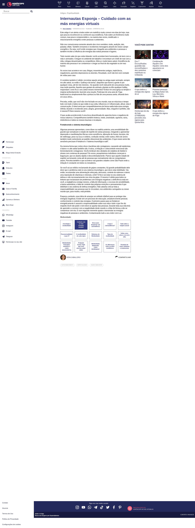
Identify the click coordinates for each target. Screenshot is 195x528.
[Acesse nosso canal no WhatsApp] (89, 507)
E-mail (8, 231)
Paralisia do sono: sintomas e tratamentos (124, 246)
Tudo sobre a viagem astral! (124, 224)
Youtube (9, 220)
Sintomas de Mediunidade (96, 235)
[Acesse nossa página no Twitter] (108, 507)
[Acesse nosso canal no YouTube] (83, 507)
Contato (5, 503)
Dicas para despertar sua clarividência (95, 224)
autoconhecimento (67, 265)
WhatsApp (9, 215)
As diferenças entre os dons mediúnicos (110, 246)
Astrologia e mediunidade (67, 224)
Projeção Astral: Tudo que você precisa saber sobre (81, 246)
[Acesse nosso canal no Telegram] (96, 507)
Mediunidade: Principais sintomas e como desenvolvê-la (66, 246)
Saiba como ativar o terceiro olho (124, 235)
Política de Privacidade (10, 519)
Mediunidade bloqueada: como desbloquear (96, 246)
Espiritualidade (73, 13)
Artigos (63, 13)
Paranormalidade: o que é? (66, 235)
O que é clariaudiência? (110, 224)
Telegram (9, 236)
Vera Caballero (67, 28)
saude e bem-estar (96, 265)
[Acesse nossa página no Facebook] (114, 507)
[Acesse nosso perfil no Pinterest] (120, 507)
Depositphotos (54, 515)
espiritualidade (82, 265)
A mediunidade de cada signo (81, 235)
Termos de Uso (7, 513)
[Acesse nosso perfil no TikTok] (102, 507)
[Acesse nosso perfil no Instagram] (77, 507)
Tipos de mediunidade (110, 235)
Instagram (9, 226)
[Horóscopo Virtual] (15, 4)
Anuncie (5, 508)
